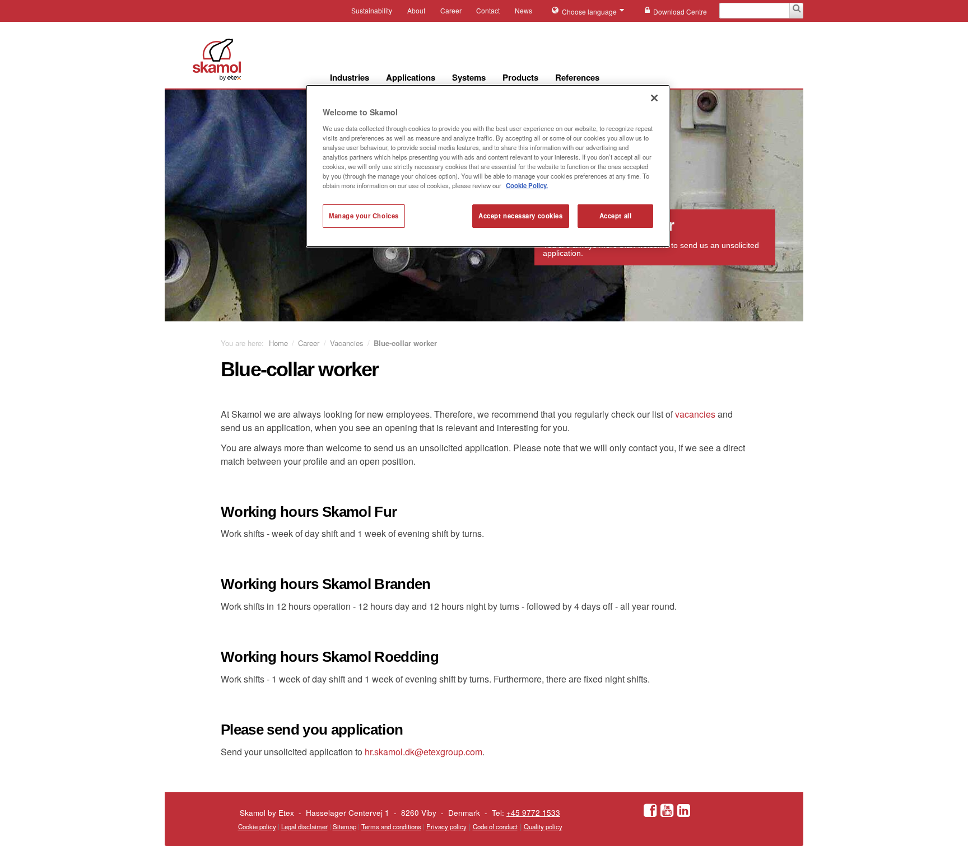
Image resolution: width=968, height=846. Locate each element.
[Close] (654, 98)
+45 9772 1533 (533, 812)
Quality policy (543, 826)
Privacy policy (446, 826)
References (577, 77)
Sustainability (371, 10)
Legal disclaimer (304, 826)
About (416, 10)
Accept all (615, 215)
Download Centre (680, 11)
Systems (469, 77)
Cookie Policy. (527, 185)
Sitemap (344, 826)
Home (278, 343)
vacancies (695, 414)
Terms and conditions (391, 826)
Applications (410, 77)
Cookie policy (257, 826)
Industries (349, 77)
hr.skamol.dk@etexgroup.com (423, 751)
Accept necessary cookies (520, 215)
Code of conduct (495, 826)
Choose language (590, 11)
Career (451, 10)
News (523, 10)
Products (520, 77)
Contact (488, 10)
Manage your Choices (364, 215)
